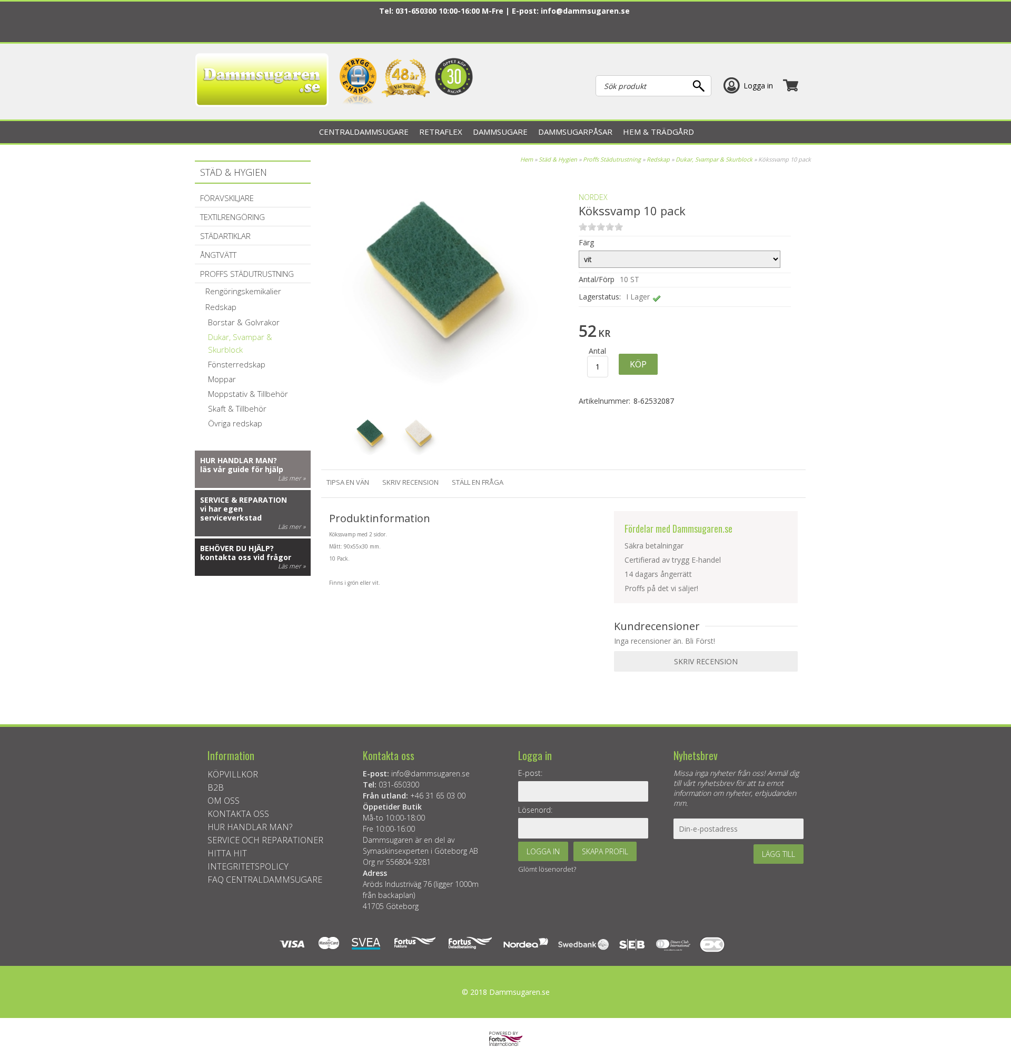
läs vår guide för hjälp (241, 469)
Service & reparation (243, 500)
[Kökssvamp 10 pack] (444, 400)
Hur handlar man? (238, 460)
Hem (526, 159)
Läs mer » (291, 478)
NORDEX (593, 197)
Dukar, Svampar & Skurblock (714, 159)
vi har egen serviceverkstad (231, 513)
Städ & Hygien (558, 159)
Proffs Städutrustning (612, 159)
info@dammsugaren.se (585, 11)
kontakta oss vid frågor (245, 557)
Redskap (658, 159)
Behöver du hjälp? (237, 548)
